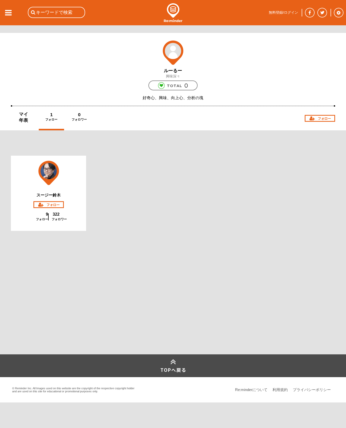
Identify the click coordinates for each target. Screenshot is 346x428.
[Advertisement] (49, 316)
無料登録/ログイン (283, 12)
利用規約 (280, 390)
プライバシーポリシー (312, 390)
